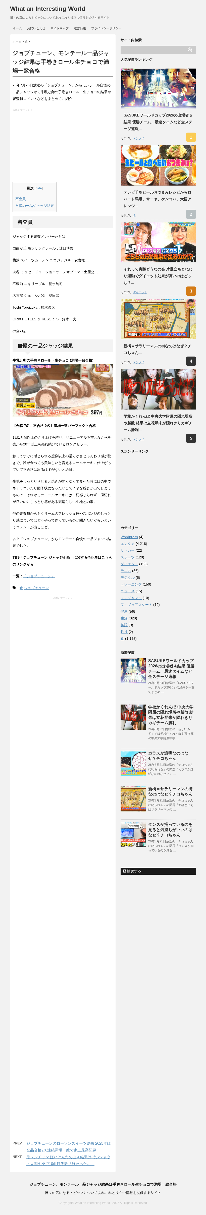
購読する (133, 871)
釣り (124, 632)
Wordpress (129, 537)
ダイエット (140, 292)
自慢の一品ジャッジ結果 (34, 206)
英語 (124, 625)
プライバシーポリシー (106, 28)
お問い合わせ (36, 28)
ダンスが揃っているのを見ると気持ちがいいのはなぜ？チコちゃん (170, 829)
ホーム (17, 28)
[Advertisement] (63, 147)
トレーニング (131, 584)
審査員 (20, 199)
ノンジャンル (131, 598)
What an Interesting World (47, 8)
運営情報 (80, 28)
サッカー (128, 550)
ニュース (128, 591)
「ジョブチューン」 (39, 576)
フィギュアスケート (136, 605)
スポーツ (128, 557)
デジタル (128, 577)
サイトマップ (59, 28)
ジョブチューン (36, 588)
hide (39, 188)
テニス (126, 571)
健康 (124, 611)
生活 (124, 618)
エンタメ (138, 138)
